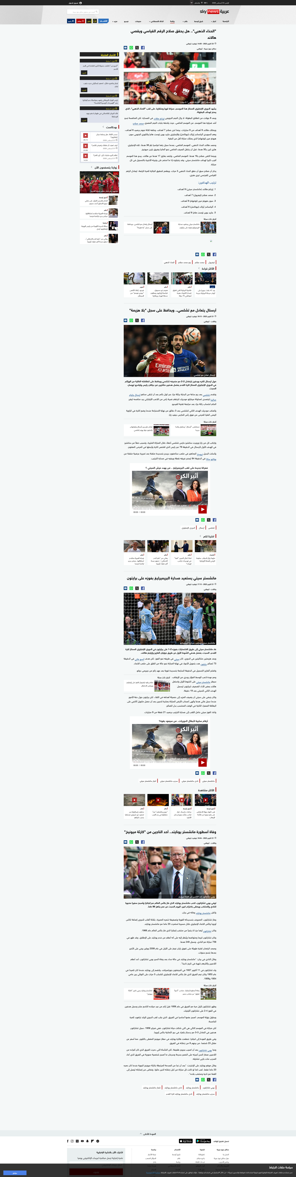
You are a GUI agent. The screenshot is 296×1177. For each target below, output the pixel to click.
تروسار (200, 454)
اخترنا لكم (208, 536)
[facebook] (67, 1141)
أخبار (214, 21)
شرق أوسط (198, 21)
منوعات (138, 21)
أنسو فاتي (139, 659)
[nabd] (97, 1141)
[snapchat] (87, 1141)
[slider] (165, 510)
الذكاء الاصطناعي (157, 21)
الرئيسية (226, 21)
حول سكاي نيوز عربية (221, 1158)
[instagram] (72, 1141)
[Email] (125, 47)
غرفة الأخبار (152, 1154)
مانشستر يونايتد (203, 913)
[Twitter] (137, 47)
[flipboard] (92, 1141)
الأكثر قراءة (208, 268)
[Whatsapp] (131, 47)
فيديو (126, 21)
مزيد (115, 21)
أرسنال (137, 394)
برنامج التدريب (224, 1161)
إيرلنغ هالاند (159, 118)
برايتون (204, 664)
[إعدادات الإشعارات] (95, 21)
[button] (80, 21)
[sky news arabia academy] (170, 245)
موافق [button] (15, 1172)
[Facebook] (143, 47)
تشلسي (206, 394)
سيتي (176, 659)
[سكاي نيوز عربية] (214, 11)
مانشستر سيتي (203, 682)
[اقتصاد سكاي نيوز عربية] (103, 21)
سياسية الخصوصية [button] (153, 1172)
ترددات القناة (200, 1161)
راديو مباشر (201, 1158)
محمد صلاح (138, 123)
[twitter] (77, 1141)
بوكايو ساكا (211, 459)
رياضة (172, 21)
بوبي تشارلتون (205, 1050)
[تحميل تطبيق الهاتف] (194, 1141)
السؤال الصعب (150, 1158)
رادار (154, 1161)
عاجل (89, 21)
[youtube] (82, 1141)
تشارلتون (207, 931)
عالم (186, 21)
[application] (165, 512)
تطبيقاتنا (201, 1154)
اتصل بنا (226, 1154)
